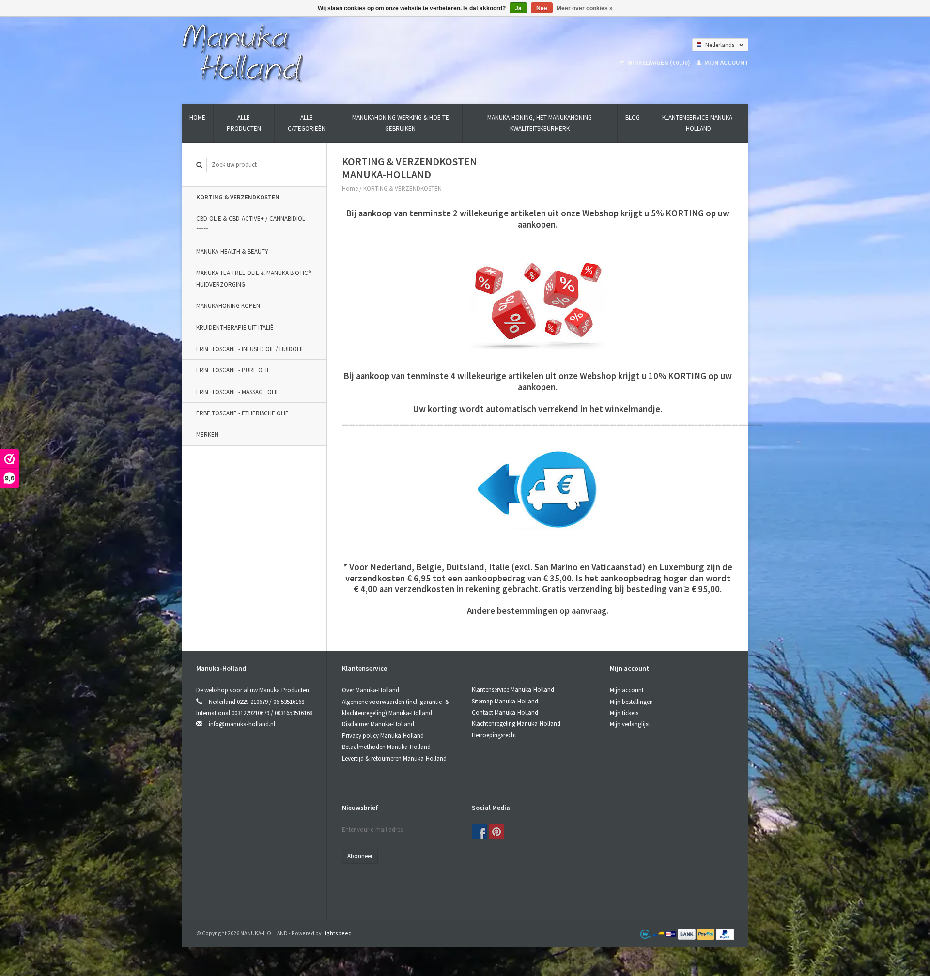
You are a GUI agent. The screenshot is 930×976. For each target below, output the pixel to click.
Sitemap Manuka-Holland (505, 701)
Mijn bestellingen (631, 702)
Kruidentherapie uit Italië (235, 327)
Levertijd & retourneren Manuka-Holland (394, 758)
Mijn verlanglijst (630, 724)
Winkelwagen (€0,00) (659, 63)
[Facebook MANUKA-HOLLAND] (479, 831)
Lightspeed (337, 933)
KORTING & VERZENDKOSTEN (237, 197)
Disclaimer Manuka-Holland (378, 724)
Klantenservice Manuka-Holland (698, 123)
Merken (207, 434)
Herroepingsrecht (494, 735)
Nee (541, 8)
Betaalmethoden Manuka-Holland (386, 747)
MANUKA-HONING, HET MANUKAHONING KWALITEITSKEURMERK (539, 123)
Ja (518, 8)
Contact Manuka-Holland (505, 712)
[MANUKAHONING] (242, 52)
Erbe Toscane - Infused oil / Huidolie (250, 349)
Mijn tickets (624, 713)
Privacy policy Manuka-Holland (383, 736)
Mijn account (725, 63)
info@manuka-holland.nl (242, 724)
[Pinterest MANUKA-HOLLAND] (496, 831)
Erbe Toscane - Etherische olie (242, 413)
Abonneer (359, 856)
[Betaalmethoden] (687, 933)
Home (197, 117)
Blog (632, 117)
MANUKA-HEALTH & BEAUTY (232, 251)
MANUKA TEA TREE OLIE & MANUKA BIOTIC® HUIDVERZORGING (253, 278)
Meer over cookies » (585, 8)
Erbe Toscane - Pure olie (233, 370)
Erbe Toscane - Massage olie (237, 392)
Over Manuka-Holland (370, 690)
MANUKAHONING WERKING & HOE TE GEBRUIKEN (400, 123)
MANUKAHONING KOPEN (228, 306)
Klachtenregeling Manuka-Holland (516, 723)
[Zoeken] (199, 165)
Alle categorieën (307, 123)
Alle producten (244, 123)
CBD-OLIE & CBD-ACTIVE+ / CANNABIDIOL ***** (250, 224)
